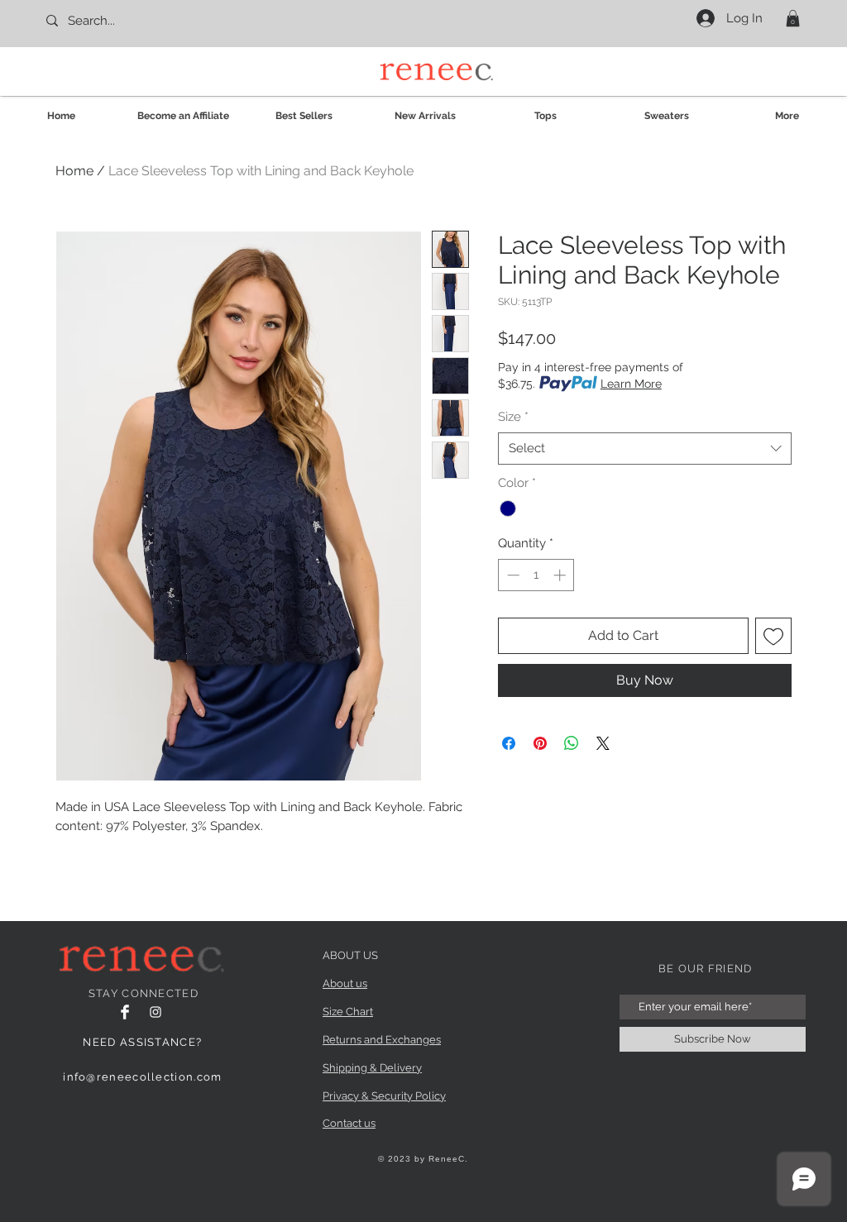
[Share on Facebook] (509, 743)
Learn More (631, 383)
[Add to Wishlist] (773, 636)
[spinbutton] (536, 575)
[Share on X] (603, 743)
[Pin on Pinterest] (540, 743)
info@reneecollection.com (142, 1077)
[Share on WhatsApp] (571, 743)
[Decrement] (511, 575)
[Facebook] (124, 1012)
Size (513, 416)
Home (74, 171)
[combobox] (645, 448)
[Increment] (561, 575)
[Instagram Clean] (155, 1012)
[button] (793, 18)
